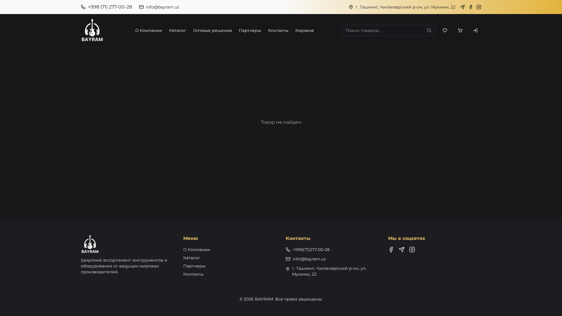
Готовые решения (212, 30)
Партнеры (250, 30)
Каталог (177, 30)
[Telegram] (462, 7)
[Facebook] (470, 7)
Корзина (304, 30)
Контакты (278, 30)
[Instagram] (479, 7)
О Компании (148, 30)
